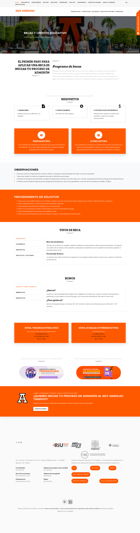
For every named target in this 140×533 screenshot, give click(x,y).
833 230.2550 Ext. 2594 (23, 476)
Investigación (20, 4)
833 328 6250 (48, 470)
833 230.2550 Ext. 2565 (23, 481)
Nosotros (54, 2)
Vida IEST (72, 2)
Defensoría (63, 2)
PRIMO (112, 468)
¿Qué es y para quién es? (26, 286)
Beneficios (20, 292)
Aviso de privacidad (109, 481)
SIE (74, 468)
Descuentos (25, 2)
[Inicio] (25, 10)
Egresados (119, 11)
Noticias (46, 2)
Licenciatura (86, 11)
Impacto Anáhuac (109, 2)
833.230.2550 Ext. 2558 (41, 336)
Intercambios (36, 2)
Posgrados (96, 11)
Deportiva (20, 250)
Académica (20, 244)
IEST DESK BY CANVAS (81, 474)
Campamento (81, 2)
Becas (17, 2)
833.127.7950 (41, 339)
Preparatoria (76, 11)
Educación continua (107, 11)
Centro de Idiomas (94, 2)
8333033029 (47, 476)
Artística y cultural (25, 255)
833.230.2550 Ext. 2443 (99, 336)
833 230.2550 (20, 470)
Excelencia (20, 238)
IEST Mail (95, 468)
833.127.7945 (98, 339)
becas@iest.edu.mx (34, 201)
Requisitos (20, 298)
